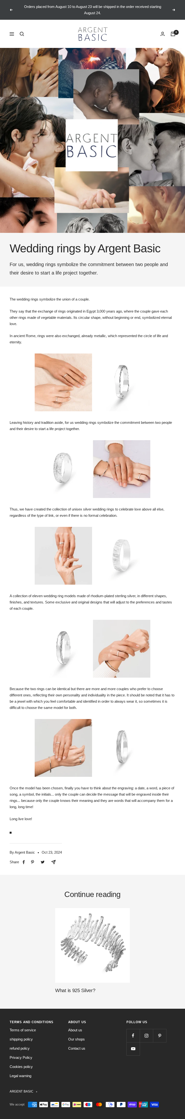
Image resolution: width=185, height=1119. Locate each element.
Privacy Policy (21, 1057)
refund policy (20, 1048)
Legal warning (20, 1076)
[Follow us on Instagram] (146, 1035)
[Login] (162, 34)
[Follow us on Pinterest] (159, 1035)
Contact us (76, 1048)
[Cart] (173, 34)
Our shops (76, 1039)
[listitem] (24, 862)
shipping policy (21, 1039)
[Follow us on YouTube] (133, 1048)
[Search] (22, 34)
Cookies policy (21, 1067)
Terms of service (23, 1030)
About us (75, 1030)
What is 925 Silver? (75, 990)
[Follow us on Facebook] (133, 1035)
